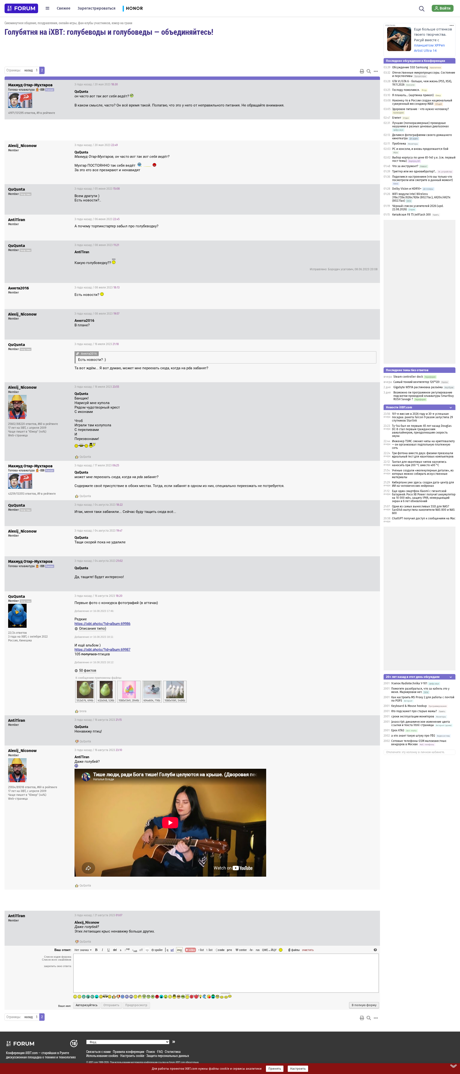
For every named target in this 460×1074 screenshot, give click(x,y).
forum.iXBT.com (177, 1062)
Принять (274, 1069)
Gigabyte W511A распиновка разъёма (418, 387)
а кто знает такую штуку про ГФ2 (413, 735)
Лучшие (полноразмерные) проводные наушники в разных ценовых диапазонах (420, 124)
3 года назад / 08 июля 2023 (97, 287)
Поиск (150, 1051)
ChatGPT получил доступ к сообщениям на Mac (423, 518)
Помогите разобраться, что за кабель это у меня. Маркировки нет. (420, 690)
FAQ (160, 1051)
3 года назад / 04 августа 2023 (99, 504)
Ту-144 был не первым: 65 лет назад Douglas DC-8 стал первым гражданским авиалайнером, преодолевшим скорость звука (422, 431)
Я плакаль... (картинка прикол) (413, 95)
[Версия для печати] (362, 71)
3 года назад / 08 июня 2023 (97, 245)
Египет (396, 117)
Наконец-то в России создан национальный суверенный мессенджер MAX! (422, 102)
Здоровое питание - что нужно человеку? (420, 109)
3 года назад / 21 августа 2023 (98, 915)
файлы (295, 950)
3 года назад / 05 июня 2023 (97, 188)
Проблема (399, 143)
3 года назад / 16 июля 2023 (97, 344)
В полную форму (364, 1005)
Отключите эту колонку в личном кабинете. (415, 752)
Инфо (358, 84)
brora (83, 711)
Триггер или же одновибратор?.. (414, 171)
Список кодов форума (57, 956)
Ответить (370, 84)
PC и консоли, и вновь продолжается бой (420, 149)
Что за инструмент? (405, 166)
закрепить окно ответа (57, 966)
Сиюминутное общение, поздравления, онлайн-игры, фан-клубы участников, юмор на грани (68, 23)
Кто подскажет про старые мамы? (414, 711)
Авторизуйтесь (87, 1005)
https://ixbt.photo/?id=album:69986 (102, 624)
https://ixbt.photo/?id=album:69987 (102, 649)
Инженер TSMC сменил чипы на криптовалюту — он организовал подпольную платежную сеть (423, 445)
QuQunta (85, 456)
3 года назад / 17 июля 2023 (97, 465)
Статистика (173, 1051)
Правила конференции (128, 1051)
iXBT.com (93, 1062)
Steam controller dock (408, 376)
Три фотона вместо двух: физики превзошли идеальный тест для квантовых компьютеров (423, 455)
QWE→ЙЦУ (269, 950)
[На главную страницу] (21, 8)
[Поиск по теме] (368, 71)
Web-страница (18, 435)
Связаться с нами (98, 1051)
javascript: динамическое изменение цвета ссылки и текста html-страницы (420, 723)
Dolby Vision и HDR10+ (406, 188)
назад (28, 70)
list (209, 950)
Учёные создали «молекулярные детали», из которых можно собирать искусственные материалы (423, 474)
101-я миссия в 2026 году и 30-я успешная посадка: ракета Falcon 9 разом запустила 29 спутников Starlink (422, 417)
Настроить (298, 1069)
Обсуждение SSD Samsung (410, 67)
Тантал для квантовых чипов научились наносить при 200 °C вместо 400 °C (419, 463)
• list (201, 950)
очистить (308, 950)
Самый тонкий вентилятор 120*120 (416, 382)
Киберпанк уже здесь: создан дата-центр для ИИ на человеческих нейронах (423, 484)
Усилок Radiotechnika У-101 (409, 683)
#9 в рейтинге (46, 113)
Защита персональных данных (167, 1055)
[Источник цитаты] (135, 96)
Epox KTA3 (397, 730)
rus (258, 950)
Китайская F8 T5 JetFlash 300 (411, 214)
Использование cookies (102, 1055)
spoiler (158, 950)
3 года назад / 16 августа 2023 (98, 596)
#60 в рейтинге (48, 424)
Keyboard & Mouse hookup (409, 706)
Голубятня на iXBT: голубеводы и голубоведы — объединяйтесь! (109, 31)
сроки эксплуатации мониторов (412, 716)
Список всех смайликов (56, 959)
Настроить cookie (132, 1055)
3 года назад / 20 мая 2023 (96, 84)
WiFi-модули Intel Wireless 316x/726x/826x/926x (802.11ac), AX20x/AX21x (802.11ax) (421, 197)
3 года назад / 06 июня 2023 (97, 219)
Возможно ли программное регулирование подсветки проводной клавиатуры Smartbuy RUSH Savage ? (423, 396)
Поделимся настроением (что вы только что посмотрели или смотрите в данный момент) (422, 178)
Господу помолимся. (406, 90)
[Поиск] (422, 8)
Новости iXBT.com (399, 407)
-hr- (251, 950)
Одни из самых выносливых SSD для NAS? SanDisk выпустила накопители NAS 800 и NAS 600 (423, 510)
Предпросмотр (136, 1005)
